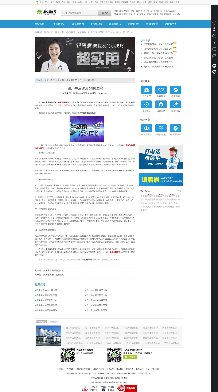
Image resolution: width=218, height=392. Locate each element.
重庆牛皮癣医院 (73, 338)
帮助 (147, 369)
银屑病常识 (59, 24)
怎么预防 (127, 32)
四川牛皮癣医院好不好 (46, 310)
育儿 (69, 2)
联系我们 (139, 369)
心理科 (132, 2)
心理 (63, 2)
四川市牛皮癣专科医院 (96, 300)
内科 (80, 2)
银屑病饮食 (152, 24)
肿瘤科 (118, 2)
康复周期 (60, 32)
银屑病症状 (170, 24)
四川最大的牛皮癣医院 (53, 275)
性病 (116, 11)
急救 (172, 2)
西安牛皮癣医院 (112, 333)
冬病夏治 (70, 32)
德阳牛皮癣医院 (73, 333)
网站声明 (129, 369)
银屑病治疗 (96, 24)
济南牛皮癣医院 (131, 328)
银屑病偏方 (167, 196)
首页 (53, 80)
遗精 (130, 14)
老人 (139, 2)
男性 (47, 2)
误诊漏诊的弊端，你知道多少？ (158, 49)
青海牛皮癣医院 (171, 343)
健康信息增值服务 (83, 369)
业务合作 (110, 369)
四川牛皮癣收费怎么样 (96, 290)
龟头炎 (136, 14)
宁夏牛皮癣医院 (169, 338)
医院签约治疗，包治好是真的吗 (158, 44)
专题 (177, 2)
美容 (161, 2)
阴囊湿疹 (167, 14)
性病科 (110, 2)
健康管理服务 (98, 369)
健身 (144, 2)
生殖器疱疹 (158, 11)
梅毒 (161, 14)
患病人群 (49, 32)
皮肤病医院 (62, 102)
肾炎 (126, 14)
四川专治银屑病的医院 (96, 310)
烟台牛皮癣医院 (92, 328)
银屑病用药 (115, 24)
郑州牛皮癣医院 (169, 333)
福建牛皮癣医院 (114, 343)
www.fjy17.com (90, 373)
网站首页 (39, 24)
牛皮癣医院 (71, 80)
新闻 (41, 2)
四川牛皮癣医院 (86, 80)
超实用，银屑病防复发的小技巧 (158, 53)
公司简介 (60, 369)
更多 (179, 191)
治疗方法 (110, 32)
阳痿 (116, 14)
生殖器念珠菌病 (170, 11)
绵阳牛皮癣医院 (169, 328)
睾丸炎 (142, 14)
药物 (118, 32)
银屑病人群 (148, 207)
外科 (85, 2)
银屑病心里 (165, 203)
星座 (155, 2)
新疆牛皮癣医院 (131, 338)
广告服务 (70, 369)
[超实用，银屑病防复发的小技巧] (85, 54)
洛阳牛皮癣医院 (131, 333)
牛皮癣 (61, 80)
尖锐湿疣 (138, 11)
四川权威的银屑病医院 (96, 305)
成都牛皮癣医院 (92, 333)
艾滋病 (126, 11)
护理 (166, 2)
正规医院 (92, 32)
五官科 (125, 2)
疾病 (74, 2)
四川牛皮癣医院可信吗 (46, 305)
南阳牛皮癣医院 (150, 333)
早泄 (121, 14)
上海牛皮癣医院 (114, 252)
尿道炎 (149, 14)
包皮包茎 (176, 14)
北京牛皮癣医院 (112, 338)
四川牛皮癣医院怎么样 (96, 295)
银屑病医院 (170, 207)
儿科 (91, 2)
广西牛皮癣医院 (94, 343)
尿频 (132, 11)
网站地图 (155, 369)
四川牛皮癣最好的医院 (46, 295)
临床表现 (81, 32)
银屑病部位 (159, 207)
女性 (52, 2)
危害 (101, 32)
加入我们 (120, 369)
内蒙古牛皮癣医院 (74, 343)
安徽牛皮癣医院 (152, 343)
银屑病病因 (78, 24)
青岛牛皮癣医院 (150, 328)
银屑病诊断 (172, 199)
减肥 (150, 2)
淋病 (121, 11)
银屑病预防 (133, 24)
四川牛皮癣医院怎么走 (53, 270)
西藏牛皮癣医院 (150, 338)
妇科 (96, 2)
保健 (58, 2)
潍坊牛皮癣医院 (112, 328)
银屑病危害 (150, 199)
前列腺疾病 (148, 11)
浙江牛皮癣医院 (133, 343)
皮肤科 (103, 2)
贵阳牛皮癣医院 (73, 328)
